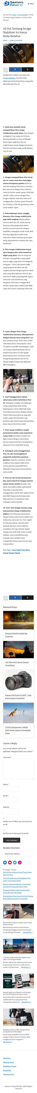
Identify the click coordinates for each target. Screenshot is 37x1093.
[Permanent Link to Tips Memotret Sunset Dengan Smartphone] (18, 642)
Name (6, 784)
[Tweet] (27, 69)
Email (6, 796)
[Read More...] (27, 932)
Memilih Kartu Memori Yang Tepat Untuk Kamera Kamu (17, 924)
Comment (7, 757)
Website (6, 807)
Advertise (6, 1058)
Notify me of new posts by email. (16, 833)
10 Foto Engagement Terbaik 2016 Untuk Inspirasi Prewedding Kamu (18, 730)
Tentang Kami (8, 1074)
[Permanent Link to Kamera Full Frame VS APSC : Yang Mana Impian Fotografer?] (18, 671)
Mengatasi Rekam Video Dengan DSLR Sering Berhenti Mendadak (16, 1031)
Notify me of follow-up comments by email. (17, 823)
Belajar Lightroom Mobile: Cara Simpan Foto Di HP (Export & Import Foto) (17, 993)
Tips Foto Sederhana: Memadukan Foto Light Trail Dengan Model (16, 958)
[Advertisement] (18, 106)
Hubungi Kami (8, 1062)
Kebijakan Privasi (9, 1066)
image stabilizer (9, 78)
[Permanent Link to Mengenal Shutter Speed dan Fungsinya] (18, 612)
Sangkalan (7, 1070)
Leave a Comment (16, 40)
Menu (32, 4)
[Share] (15, 69)
